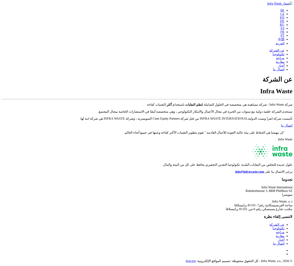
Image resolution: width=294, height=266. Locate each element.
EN (282, 17)
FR (282, 32)
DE (282, 21)
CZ (282, 14)
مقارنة (280, 62)
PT (282, 35)
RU (282, 24)
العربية (280, 43)
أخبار (281, 65)
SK (282, 10)
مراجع (280, 58)
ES (282, 28)
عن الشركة (276, 50)
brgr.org (191, 261)
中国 (281, 39)
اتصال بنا (278, 69)
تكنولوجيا (278, 54)
